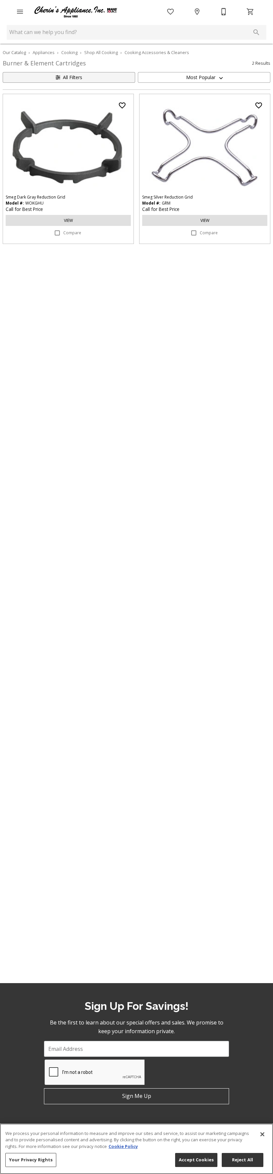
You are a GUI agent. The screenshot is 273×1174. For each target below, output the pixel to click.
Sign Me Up (136, 1096)
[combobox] (204, 77)
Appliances (44, 52)
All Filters (72, 77)
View (68, 220)
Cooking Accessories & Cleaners (157, 52)
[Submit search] (256, 32)
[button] (20, 12)
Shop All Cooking (101, 52)
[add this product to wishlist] (122, 105)
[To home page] (76, 12)
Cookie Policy (123, 1146)
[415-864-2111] (224, 12)
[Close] (262, 1134)
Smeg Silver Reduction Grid (167, 197)
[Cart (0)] (250, 12)
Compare (72, 233)
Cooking (69, 52)
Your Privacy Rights (31, 1160)
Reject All (242, 1160)
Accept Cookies (196, 1160)
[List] (170, 12)
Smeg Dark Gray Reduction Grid (35, 197)
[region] (136, 1149)
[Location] (197, 12)
